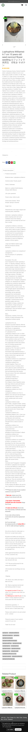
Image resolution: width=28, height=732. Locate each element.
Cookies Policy (8, 726)
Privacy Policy (21, 725)
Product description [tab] (8, 170)
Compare (16, 151)
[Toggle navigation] (26, 5)
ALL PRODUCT (12, 155)
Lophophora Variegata (13, 157)
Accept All (18, 729)
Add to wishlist (6, 151)
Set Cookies (10, 729)
